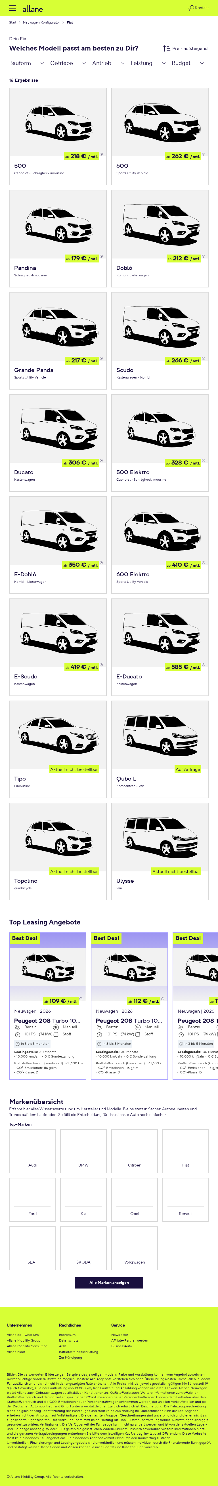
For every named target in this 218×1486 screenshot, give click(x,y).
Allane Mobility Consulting (27, 1346)
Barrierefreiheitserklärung (78, 1352)
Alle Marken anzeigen (109, 1282)
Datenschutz (68, 1340)
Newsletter (119, 1335)
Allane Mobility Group (23, 1340)
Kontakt (202, 7)
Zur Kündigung (70, 1357)
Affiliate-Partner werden (129, 1340)
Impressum (67, 1335)
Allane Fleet (16, 1352)
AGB (62, 1346)
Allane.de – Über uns (23, 1335)
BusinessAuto (121, 1346)
